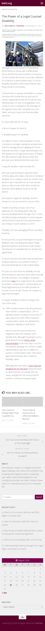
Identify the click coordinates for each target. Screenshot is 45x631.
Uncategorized (9, 9)
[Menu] (42, 3)
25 (11, 585)
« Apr (4, 592)
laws (14, 281)
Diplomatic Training (14, 26)
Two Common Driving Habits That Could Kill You (10, 413)
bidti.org (7, 3)
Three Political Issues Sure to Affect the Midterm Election (30, 414)
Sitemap (38, 623)
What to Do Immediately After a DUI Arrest (23, 539)
